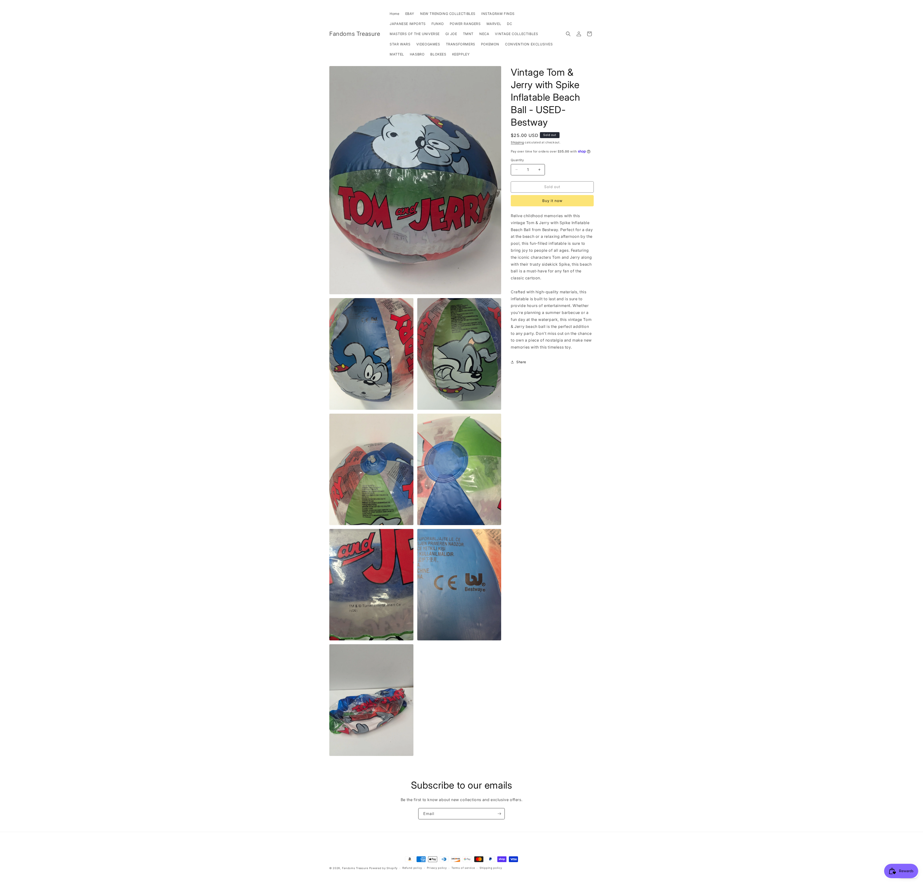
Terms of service (463, 868)
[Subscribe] (499, 813)
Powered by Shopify (383, 868)
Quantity (517, 160)
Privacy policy (437, 868)
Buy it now (552, 200)
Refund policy (412, 868)
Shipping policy (491, 868)
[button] (568, 34)
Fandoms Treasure (355, 868)
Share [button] (521, 362)
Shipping (517, 142)
